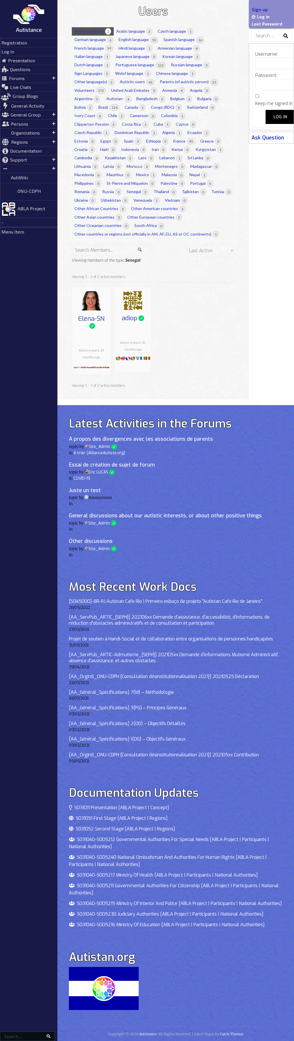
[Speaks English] (123, 359)
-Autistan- (117, 98)
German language (92, 39)
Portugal (200, 183)
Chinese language (175, 73)
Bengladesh (149, 98)
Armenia (172, 90)
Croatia (83, 149)
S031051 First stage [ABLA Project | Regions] (121, 818)
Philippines (86, 183)
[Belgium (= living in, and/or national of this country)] (83, 367)
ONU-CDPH (29, 191)
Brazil (107, 107)
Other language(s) (93, 81)
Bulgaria (207, 98)
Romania (84, 191)
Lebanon (169, 157)
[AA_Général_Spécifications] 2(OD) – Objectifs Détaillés (127, 723)
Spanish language (182, 39)
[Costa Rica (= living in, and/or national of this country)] (92, 367)
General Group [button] (26, 114)
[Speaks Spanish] (75, 367)
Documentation (26, 151)
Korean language (180, 56)
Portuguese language (139, 64)
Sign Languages (91, 73)
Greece (209, 141)
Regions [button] (19, 142)
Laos (145, 157)
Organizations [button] (25, 132)
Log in (7, 51)
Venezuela (146, 200)
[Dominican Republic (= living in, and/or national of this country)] (96, 367)
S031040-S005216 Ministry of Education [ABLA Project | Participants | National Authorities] (170, 925)
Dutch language (91, 64)
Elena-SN (91, 319)
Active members (91, 31)
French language (92, 48)
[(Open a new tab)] (28, 35)
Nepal (197, 174)
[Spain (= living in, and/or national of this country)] (100, 367)
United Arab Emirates (133, 90)
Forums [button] (17, 78)
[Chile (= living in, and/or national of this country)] (89, 367)
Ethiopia (156, 141)
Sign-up (260, 10)
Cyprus (185, 124)
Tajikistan (193, 191)
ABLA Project (31, 208)
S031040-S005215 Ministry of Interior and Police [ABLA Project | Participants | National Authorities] (178, 903)
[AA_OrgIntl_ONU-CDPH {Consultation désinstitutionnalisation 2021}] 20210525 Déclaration (164, 676)
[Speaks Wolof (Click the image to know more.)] (118, 359)
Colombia (172, 115)
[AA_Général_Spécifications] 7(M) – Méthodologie (121, 692)
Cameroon (142, 115)
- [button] (2, 222)
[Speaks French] (77, 367)
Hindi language (134, 48)
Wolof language (132, 73)
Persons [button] (19, 124)
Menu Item (12, 231)
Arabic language (133, 31)
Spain (131, 141)
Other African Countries (99, 208)
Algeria (171, 132)
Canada (134, 107)
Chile (115, 115)
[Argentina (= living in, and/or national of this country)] (81, 367)
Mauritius (118, 174)
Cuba (161, 124)
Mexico (145, 174)
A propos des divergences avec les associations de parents (141, 439)
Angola (199, 90)
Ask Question (268, 137)
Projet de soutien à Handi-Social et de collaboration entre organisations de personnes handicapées (171, 639)
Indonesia (132, 149)
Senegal (136, 191)
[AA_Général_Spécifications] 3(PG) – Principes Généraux (127, 708)
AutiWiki (19, 177)
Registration (14, 42)
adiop (133, 318)
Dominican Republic (135, 132)
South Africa (148, 225)
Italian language (91, 56)
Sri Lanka (198, 157)
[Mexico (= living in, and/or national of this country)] (104, 367)
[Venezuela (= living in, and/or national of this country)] (108, 367)
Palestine (171, 183)
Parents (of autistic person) (188, 81)
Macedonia (86, 174)
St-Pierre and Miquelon (130, 183)
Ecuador (197, 132)
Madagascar (203, 166)
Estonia (83, 141)
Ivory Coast (87, 115)
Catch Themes (231, 1034)
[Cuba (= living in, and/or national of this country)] (94, 367)
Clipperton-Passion (94, 124)
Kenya (179, 149)
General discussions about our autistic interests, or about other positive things (165, 515)
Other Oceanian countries (100, 225)
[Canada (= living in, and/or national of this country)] (87, 367)
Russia (110, 191)
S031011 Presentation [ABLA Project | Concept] (120, 808)
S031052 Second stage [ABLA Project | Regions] (124, 829)
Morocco (137, 166)
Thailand (164, 191)
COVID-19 (82, 478)
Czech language (175, 31)
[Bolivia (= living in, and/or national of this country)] (85, 367)
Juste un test (85, 490)
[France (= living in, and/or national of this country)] (102, 367)
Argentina (86, 98)
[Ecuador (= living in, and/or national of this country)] (98, 367)
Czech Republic (90, 132)
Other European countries (153, 217)
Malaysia (172, 174)
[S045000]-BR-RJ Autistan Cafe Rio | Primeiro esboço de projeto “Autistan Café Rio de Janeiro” (165, 601)
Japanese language (135, 56)
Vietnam (175, 200)
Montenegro (169, 166)
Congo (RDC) (165, 107)
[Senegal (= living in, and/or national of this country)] (106, 367)
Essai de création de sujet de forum (112, 464)
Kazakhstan (118, 157)
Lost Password (267, 24)
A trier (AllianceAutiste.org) (99, 453)
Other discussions (91, 541)
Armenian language (178, 48)
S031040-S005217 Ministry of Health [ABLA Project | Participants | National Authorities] (166, 875)
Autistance (29, 29)
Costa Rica (134, 124)
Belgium (180, 98)
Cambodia (86, 157)
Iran (158, 149)
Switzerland (200, 107)
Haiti (107, 149)
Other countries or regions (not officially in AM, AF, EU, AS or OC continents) (145, 234)
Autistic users (136, 81)
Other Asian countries (97, 217)
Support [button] (18, 159)
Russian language (189, 64)
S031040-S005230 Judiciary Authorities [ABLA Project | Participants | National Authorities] (169, 914)
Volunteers (89, 90)
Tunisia (220, 191)
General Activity (27, 105)
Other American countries (157, 208)
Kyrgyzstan (208, 149)
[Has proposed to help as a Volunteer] (79, 367)
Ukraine (84, 200)
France (183, 141)
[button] (28, 168)
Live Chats (20, 87)
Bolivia (82, 107)
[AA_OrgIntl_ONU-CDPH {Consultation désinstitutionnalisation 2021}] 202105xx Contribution (164, 755)
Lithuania (85, 166)
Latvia (111, 166)
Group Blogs (25, 96)
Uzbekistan (113, 200)
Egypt (108, 141)
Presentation (21, 60)
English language (137, 39)
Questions (20, 69)
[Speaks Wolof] (132, 359)
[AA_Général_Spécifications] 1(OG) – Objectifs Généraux (127, 739)
